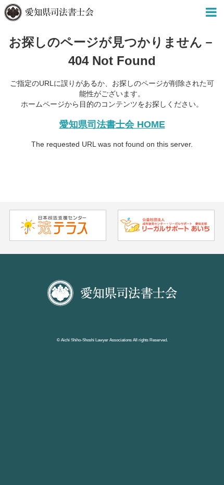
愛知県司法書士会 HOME (112, 124)
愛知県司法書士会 (49, 12)
